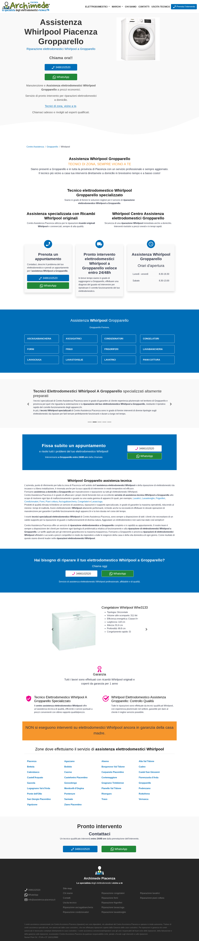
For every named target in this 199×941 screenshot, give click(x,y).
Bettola (30, 767)
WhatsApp (62, 76)
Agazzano (69, 761)
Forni (42, 501)
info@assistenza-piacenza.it (41, 900)
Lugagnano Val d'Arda (38, 788)
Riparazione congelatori (113, 893)
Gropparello (52, 147)
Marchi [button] (116, 7)
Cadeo (142, 767)
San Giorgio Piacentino (39, 799)
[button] (28, 404)
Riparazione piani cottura (152, 898)
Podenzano (145, 788)
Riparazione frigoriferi (112, 902)
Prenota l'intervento (185, 6)
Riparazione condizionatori (76, 912)
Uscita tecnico (160, 7)
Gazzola (31, 783)
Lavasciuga (96, 501)
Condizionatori (31, 501)
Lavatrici (137, 498)
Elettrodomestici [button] (96, 7)
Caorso (68, 772)
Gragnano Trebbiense (113, 783)
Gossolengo (70, 783)
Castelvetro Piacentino (76, 777)
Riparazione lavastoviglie (114, 912)
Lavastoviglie (148, 498)
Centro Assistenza (35, 147)
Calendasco (33, 772)
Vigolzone (32, 804)
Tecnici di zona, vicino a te (60, 106)
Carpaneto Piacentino (113, 772)
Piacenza (31, 761)
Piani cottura (52, 501)
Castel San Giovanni (149, 772)
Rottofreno (144, 794)
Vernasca (143, 799)
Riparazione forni (110, 898)
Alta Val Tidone (146, 761)
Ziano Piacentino (73, 804)
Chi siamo (130, 7)
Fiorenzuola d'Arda (148, 777)
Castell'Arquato (35, 777)
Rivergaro (107, 794)
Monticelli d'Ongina (74, 788)
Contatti (143, 7)
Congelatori (83, 501)
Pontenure (69, 794)
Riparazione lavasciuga (113, 907)
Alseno (105, 761)
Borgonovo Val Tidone (113, 767)
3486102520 (62, 67)
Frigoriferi (160, 498)
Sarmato (68, 799)
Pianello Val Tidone (111, 788)
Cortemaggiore (109, 777)
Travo (104, 799)
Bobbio (68, 767)
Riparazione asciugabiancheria (78, 907)
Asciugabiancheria (68, 501)
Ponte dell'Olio (34, 794)
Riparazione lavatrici (150, 893)
